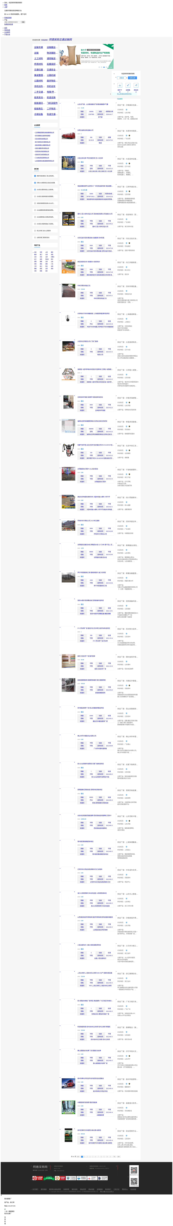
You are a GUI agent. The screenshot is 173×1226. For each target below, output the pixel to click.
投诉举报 (133, 1189)
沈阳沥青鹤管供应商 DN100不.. (45, 203)
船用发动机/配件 (42, 97)
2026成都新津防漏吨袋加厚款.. (45, 210)
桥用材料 (38, 64)
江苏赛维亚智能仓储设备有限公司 (44, 132)
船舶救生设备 (40, 108)
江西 (46, 261)
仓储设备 (38, 114)
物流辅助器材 (53, 53)
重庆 (52, 252)
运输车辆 (38, 47)
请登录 (121, 78)
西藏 (35, 268)
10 (107, 1156)
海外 (46, 270)
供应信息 (7, 30)
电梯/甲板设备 (53, 92)
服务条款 (74, 1189)
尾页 (119, 1156)
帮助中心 (125, 1189)
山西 (46, 256)
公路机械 (51, 75)
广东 (52, 263)
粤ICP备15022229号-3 (107, 1191)
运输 (36, 53)
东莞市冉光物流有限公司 (42, 151)
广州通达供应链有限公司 (42, 157)
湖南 (46, 263)
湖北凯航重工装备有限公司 (42, 145)
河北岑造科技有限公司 (41, 138)
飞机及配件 (52, 103)
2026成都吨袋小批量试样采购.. (45, 217)
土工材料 (38, 58)
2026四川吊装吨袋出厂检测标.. (45, 223)
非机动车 (51, 86)
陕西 (41, 268)
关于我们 (35, 1189)
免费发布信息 (8, 24)
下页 (114, 1156)
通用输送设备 (53, 58)
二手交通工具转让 (43, 92)
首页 (5, 28)
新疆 (41, 270)
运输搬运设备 (53, 47)
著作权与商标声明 (55, 1189)
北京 (35, 252)
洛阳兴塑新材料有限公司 (42, 148)
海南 (52, 254)
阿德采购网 (8, 18)
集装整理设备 (40, 75)
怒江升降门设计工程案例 (44, 230)
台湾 (46, 254)
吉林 (41, 259)
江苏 (35, 256)
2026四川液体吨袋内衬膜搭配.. (45, 196)
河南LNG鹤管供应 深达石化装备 (46, 182)
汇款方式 (116, 1189)
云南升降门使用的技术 (43, 237)
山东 (52, 261)
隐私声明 (83, 1189)
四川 (41, 266)
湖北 (41, 263)
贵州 (46, 266)
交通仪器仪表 (40, 69)
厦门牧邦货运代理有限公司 (42, 142)
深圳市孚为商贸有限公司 (42, 154)
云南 (52, 266)
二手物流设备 (53, 108)
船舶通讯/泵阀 (41, 103)
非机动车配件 (40, 86)
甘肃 (46, 268)
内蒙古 (52, 256)
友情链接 (100, 1189)
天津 (41, 252)
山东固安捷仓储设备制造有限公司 (44, 161)
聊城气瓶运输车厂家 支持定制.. (45, 176)
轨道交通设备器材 (55, 114)
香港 (35, 254)
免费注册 (132, 78)
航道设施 (51, 97)
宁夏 (35, 270)
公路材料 (38, 81)
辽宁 (35, 259)
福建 (41, 261)
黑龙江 (47, 259)
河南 (35, 263)
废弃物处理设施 (54, 81)
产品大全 (7, 34)
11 (110, 1156)
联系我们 (108, 1189)
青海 (52, 268)
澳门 (41, 254)
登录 (5, 5)
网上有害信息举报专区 (124, 94)
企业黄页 (7, 32)
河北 (41, 256)
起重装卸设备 (53, 64)
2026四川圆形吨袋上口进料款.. (45, 189)
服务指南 (44, 1189)
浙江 (52, 259)
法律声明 (66, 1189)
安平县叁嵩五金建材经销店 (42, 135)
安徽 (35, 261)
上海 (46, 252)
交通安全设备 (53, 69)
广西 (35, 266)
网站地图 (91, 1189)
